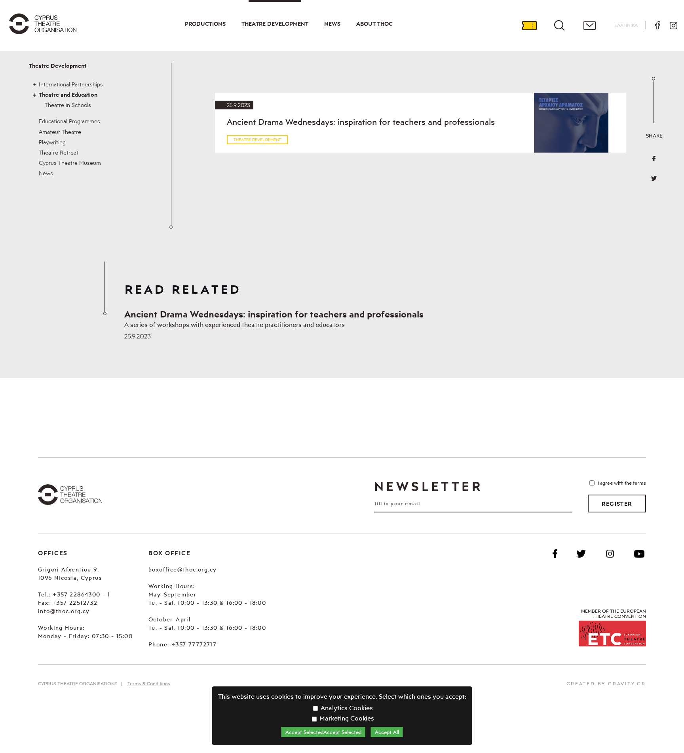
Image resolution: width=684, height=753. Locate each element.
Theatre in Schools (68, 104)
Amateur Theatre (60, 131)
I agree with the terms (622, 483)
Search (559, 25)
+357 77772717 (194, 644)
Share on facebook (654, 158)
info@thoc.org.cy (63, 611)
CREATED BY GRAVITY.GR (606, 683)
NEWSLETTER (428, 486)
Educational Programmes (69, 121)
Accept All (387, 732)
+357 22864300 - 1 (81, 594)
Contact (589, 25)
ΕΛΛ (626, 25)
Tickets (529, 25)
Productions (205, 23)
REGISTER (617, 503)
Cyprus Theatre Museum (70, 162)
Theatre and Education (68, 94)
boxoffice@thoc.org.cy (182, 569)
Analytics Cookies (346, 708)
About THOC (374, 23)
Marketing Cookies (346, 718)
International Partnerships (71, 84)
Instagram (673, 25)
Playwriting (52, 142)
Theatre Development (274, 23)
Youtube (639, 553)
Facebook (657, 25)
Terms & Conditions (148, 683)
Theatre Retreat (58, 152)
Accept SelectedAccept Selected (323, 732)
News (332, 23)
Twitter (654, 178)
